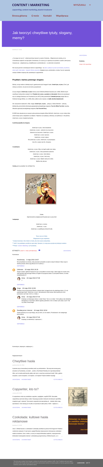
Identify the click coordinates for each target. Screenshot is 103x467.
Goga (19, 288)
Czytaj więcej (58, 379)
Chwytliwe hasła (23, 361)
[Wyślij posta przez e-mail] (39, 250)
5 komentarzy (26, 439)
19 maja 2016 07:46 (33, 317)
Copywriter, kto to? (25, 389)
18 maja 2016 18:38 (29, 288)
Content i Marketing (23, 245)
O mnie (35, 15)
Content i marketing (30, 5)
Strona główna (19, 15)
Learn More (81, 463)
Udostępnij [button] (83, 55)
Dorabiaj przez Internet (24, 310)
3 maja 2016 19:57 (32, 260)
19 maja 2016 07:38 (33, 278)
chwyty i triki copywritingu (85, 64)
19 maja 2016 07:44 (33, 297)
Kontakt (47, 15)
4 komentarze (26, 379)
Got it (88, 463)
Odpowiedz (20, 266)
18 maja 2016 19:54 (40, 310)
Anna (23, 278)
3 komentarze (26, 407)
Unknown (20, 269)
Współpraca (62, 15)
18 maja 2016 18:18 (31, 269)
